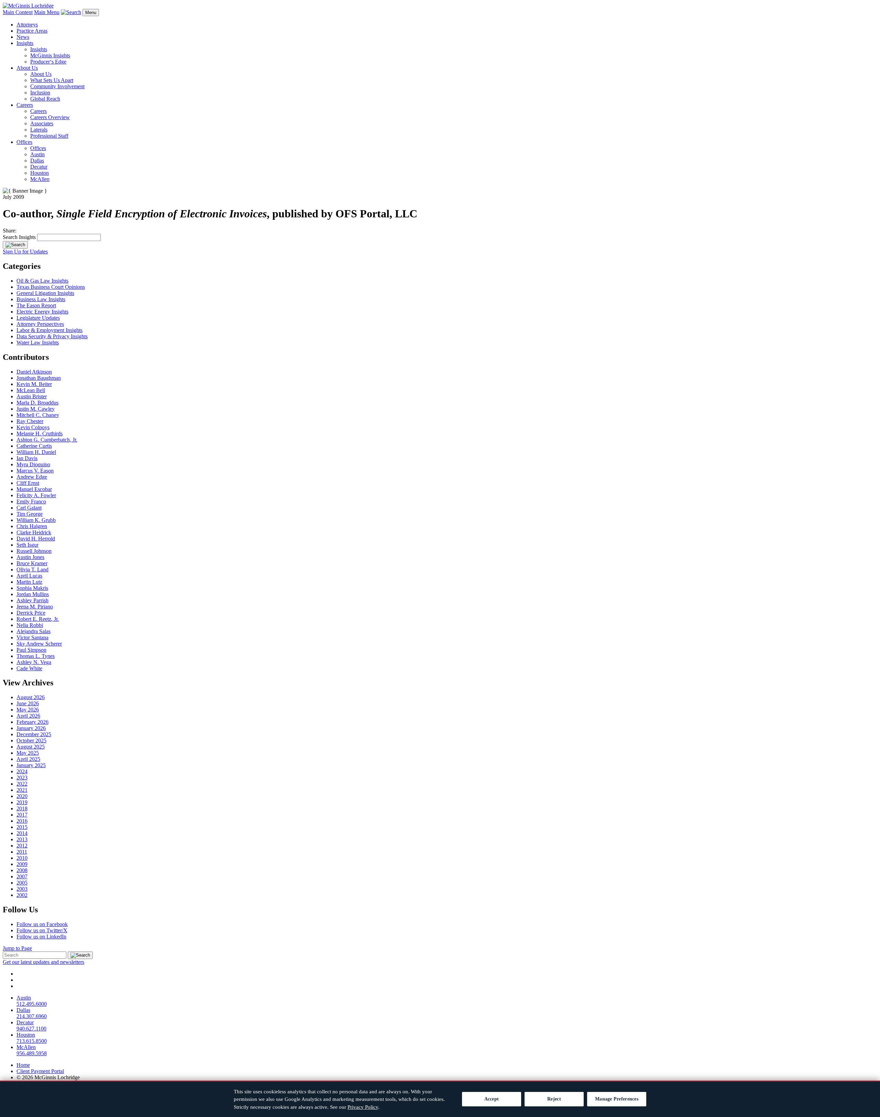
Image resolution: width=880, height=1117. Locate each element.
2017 (22, 815)
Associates (41, 123)
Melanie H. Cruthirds (39, 433)
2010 (22, 858)
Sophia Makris (32, 588)
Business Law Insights (40, 299)
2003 (22, 889)
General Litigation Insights (45, 293)
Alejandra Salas (33, 631)
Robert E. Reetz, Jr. (37, 619)
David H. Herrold (35, 539)
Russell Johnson (34, 551)
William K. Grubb (36, 520)
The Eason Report (36, 305)
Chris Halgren (31, 526)
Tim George (29, 514)
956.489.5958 (31, 1053)
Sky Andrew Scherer (39, 644)
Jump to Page (17, 948)
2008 (22, 870)
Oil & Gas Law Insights (42, 281)
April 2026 (28, 716)
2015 (22, 827)
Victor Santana (32, 637)
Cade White (29, 668)
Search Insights (19, 237)
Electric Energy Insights (42, 312)
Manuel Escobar (34, 489)
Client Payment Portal (40, 1071)
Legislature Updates (38, 318)
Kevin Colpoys (33, 427)
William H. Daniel (36, 452)
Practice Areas (31, 31)
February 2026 (32, 722)
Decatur (38, 167)
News (22, 37)
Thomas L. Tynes (35, 656)
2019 (22, 802)
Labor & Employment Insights (49, 330)
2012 (22, 845)
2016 (22, 821)
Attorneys (27, 24)
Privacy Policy (363, 1107)
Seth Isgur (27, 545)
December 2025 (33, 734)
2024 (22, 771)
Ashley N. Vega (33, 662)
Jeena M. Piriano (34, 606)
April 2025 (28, 759)
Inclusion (40, 92)
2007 (22, 876)
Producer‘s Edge (48, 62)
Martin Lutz (29, 582)
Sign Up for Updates (25, 251)
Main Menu (46, 12)
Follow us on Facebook (42, 924)
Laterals (38, 130)
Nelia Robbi (29, 625)
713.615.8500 (31, 1041)
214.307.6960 (31, 1016)
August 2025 (30, 747)
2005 (22, 883)
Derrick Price (30, 613)
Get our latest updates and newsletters (43, 962)
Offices (24, 142)
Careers (24, 105)
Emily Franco (31, 501)
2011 (21, 852)
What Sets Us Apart (51, 80)
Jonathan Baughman (38, 378)
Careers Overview (50, 117)
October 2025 (31, 740)
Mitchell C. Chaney (37, 415)
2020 (22, 796)
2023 (22, 777)
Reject (554, 1099)
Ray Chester (29, 421)
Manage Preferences (616, 1099)
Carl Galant (29, 508)
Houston (39, 173)
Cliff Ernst (27, 483)
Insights (24, 43)
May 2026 (27, 710)
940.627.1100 (31, 1028)
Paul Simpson (31, 650)
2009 (22, 864)
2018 (22, 808)
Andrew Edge (31, 477)
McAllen (40, 179)
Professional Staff (49, 136)
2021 (22, 790)
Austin (37, 154)
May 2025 (27, 753)
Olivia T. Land (32, 569)
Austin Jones (30, 557)
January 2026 (31, 728)
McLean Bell (30, 390)
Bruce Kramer (31, 563)
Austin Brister (31, 396)
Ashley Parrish (32, 600)
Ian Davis (26, 458)
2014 (22, 833)
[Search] (15, 245)
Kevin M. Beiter (34, 384)
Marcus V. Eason (35, 471)
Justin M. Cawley (35, 409)
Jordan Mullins (32, 594)
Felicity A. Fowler (36, 495)
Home (23, 1065)
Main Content (18, 12)
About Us (27, 68)
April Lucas (29, 576)
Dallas (37, 160)
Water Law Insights (37, 342)
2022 (22, 784)
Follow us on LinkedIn (41, 936)
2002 (22, 895)
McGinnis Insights (50, 55)
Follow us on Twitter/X (41, 930)
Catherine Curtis (34, 446)
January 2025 (31, 765)
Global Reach (45, 99)
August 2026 (30, 697)
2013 (22, 839)
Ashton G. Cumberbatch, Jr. (46, 440)
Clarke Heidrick (33, 532)
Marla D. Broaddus (37, 403)
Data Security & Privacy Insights (52, 336)
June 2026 (27, 703)
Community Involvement (57, 86)
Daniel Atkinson (34, 372)
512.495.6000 (31, 1004)
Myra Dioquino (33, 464)
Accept (491, 1099)
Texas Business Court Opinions (50, 287)
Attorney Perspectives (40, 324)
